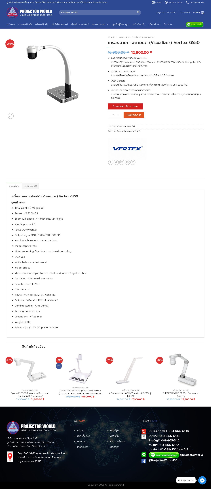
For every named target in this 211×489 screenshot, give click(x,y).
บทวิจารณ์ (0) (30, 186)
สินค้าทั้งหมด (83, 436)
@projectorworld (191, 455)
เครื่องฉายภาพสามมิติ (144, 37)
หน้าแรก (11, 24)
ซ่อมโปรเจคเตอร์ (80, 24)
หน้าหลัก (111, 37)
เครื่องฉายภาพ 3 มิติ (131, 131)
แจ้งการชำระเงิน (118, 441)
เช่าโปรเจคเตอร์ (60, 24)
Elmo (119, 131)
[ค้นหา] (138, 12)
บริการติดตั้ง (42, 24)
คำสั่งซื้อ (114, 436)
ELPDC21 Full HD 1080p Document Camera (181, 394)
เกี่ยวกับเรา (154, 24)
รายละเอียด (14, 186)
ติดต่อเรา (168, 24)
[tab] (14, 186)
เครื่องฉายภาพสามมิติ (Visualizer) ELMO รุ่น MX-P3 (130, 394)
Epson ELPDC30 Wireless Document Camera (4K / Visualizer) (30, 394)
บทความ (81, 441)
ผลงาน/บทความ (100, 24)
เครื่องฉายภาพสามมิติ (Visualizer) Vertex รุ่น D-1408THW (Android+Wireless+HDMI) (80, 392)
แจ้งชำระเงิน (139, 24)
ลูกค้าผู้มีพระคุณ (120, 24)
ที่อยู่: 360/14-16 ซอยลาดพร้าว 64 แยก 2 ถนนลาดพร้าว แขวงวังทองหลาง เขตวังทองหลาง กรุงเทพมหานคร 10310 (43, 457)
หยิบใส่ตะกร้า (134, 115)
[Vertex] (127, 149)
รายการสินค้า (25, 24)
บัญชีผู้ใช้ (114, 430)
